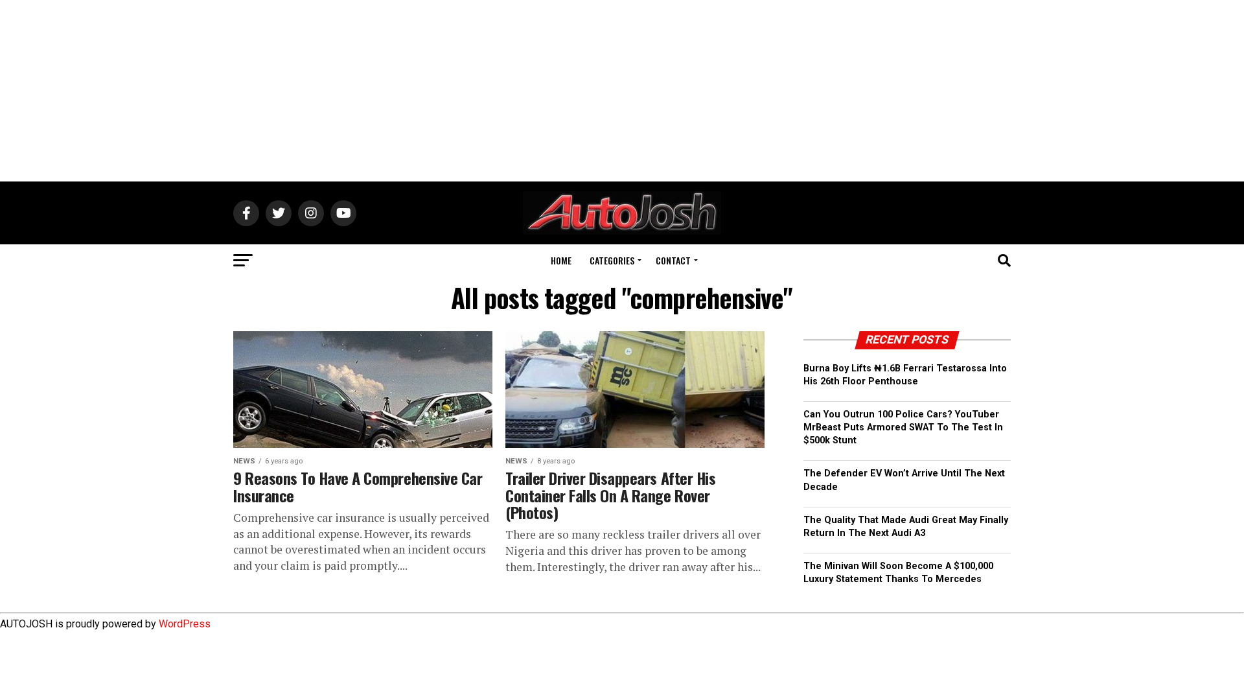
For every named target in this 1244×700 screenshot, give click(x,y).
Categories (612, 260)
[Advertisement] (622, 90)
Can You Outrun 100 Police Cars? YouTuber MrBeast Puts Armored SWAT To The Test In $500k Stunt (903, 427)
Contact (673, 260)
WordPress (185, 624)
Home (561, 260)
